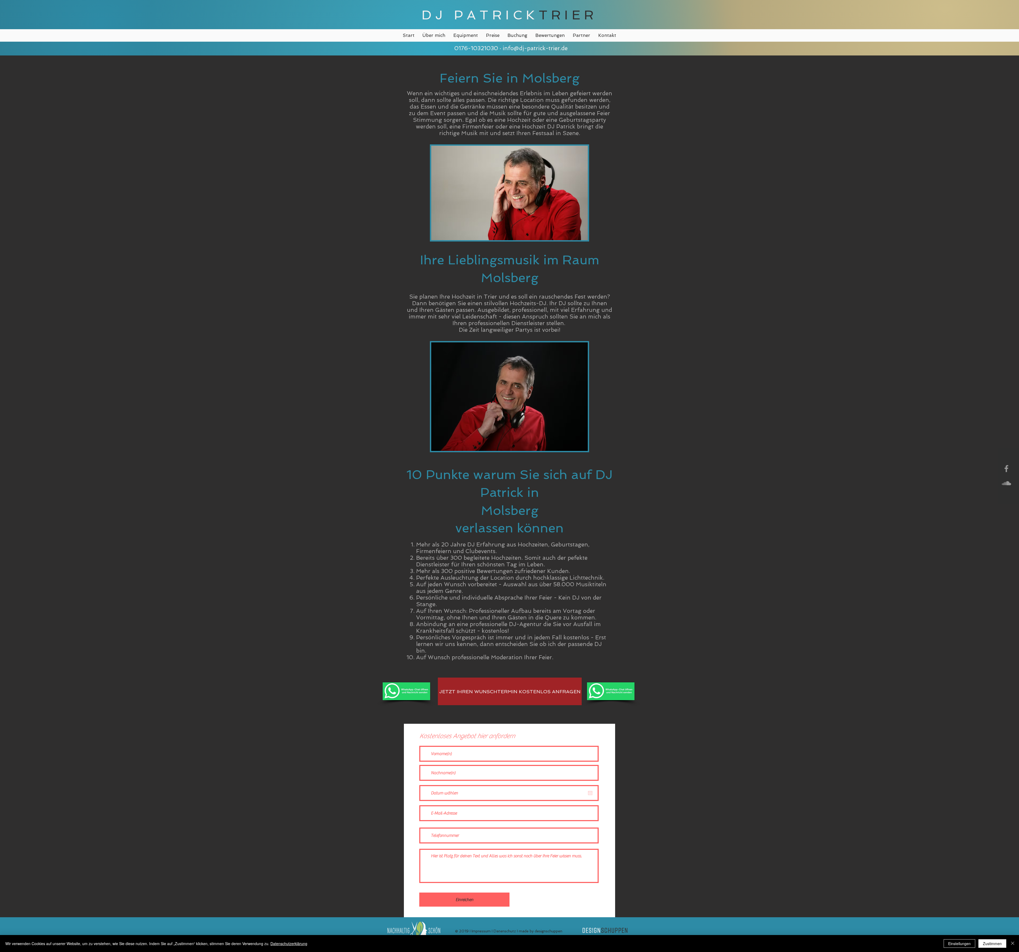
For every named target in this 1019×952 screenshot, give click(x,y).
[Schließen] (1012, 943)
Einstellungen (959, 943)
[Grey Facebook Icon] (1006, 468)
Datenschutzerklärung (288, 943)
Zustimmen (992, 943)
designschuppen (548, 931)
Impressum (481, 931)
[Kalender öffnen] (590, 793)
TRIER (568, 14)
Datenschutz (505, 931)
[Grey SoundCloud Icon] (1006, 483)
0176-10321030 (475, 48)
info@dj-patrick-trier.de (535, 48)
